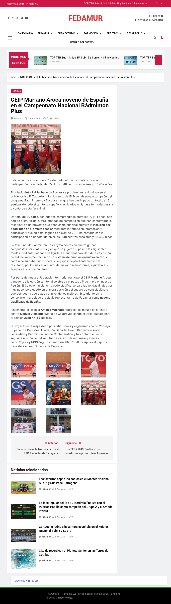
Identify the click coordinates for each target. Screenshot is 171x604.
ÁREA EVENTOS (66, 33)
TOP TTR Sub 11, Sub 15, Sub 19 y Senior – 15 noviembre (115, 3)
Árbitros (113, 33)
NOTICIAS (16, 91)
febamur (18, 118)
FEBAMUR (85, 18)
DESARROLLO (134, 33)
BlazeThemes (65, 597)
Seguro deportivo (82, 42)
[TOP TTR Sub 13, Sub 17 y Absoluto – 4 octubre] (121, 62)
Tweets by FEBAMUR (25, 580)
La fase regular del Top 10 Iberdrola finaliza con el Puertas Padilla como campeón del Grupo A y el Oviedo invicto (76, 507)
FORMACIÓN (91, 33)
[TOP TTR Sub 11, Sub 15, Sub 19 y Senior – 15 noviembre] (31, 62)
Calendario (25, 33)
